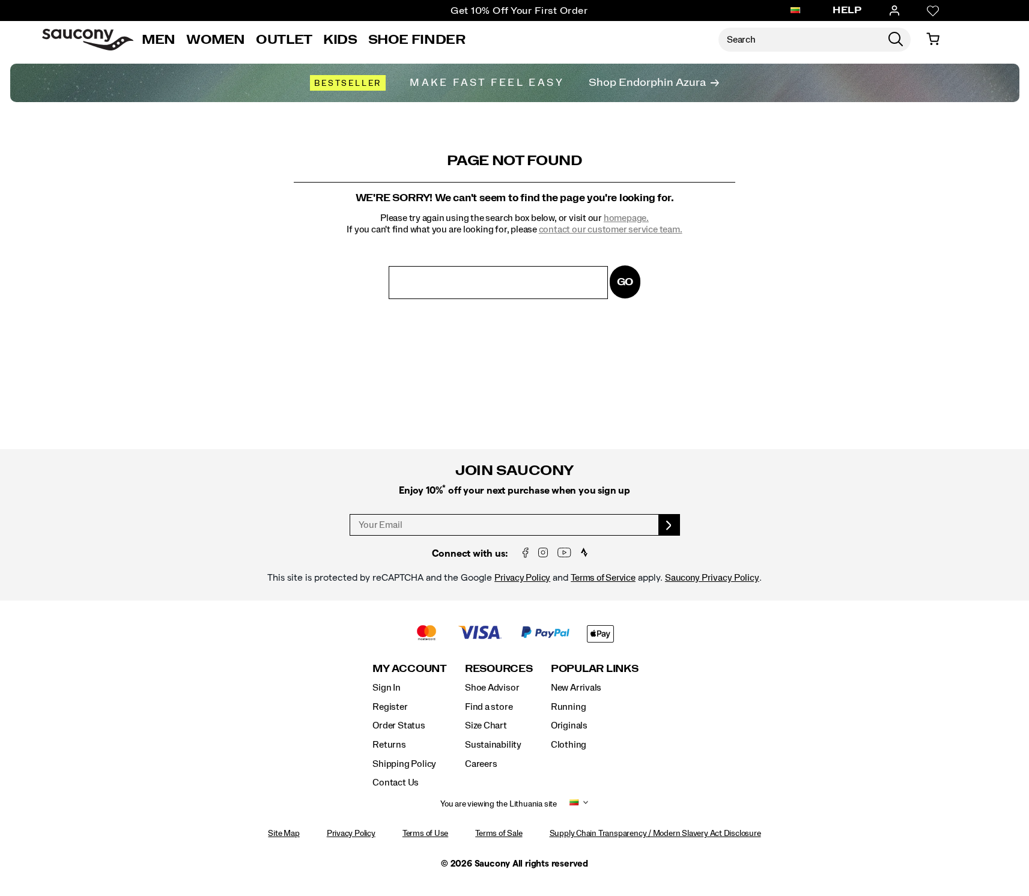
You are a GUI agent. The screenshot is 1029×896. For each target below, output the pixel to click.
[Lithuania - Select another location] (795, 11)
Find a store (488, 707)
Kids (340, 39)
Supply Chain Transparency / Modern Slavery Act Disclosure (655, 833)
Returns (389, 744)
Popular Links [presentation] (595, 669)
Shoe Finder (417, 39)
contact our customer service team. (610, 229)
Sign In (386, 687)
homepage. (626, 218)
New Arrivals (576, 687)
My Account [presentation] (409, 669)
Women (215, 39)
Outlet (284, 39)
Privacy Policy (522, 578)
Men (158, 39)
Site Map (283, 833)
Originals (569, 725)
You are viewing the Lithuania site (498, 804)
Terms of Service (603, 578)
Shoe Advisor (492, 687)
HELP (847, 10)
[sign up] (669, 525)
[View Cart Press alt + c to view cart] (932, 40)
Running (568, 707)
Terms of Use (425, 833)
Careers (481, 764)
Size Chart (486, 725)
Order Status (398, 725)
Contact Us (395, 782)
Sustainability (493, 744)
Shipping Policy (404, 764)
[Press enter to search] (896, 40)
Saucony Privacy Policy (712, 578)
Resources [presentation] (499, 669)
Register (389, 707)
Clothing (568, 744)
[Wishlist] (933, 11)
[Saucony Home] (87, 40)
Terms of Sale (498, 833)
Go (625, 282)
